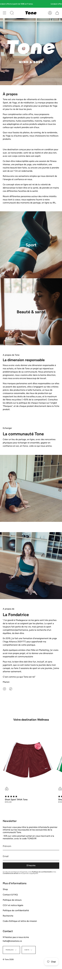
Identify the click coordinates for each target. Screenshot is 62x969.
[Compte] (50, 13)
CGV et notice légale (13, 905)
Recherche (8, 915)
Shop (5, 889)
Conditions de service (10, 873)
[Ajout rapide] (7, 788)
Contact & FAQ (10, 894)
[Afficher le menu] (4, 13)
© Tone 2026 (8, 959)
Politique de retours (12, 900)
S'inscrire (31, 865)
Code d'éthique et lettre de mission (20, 921)
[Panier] (57, 13)
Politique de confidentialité (42, 872)
